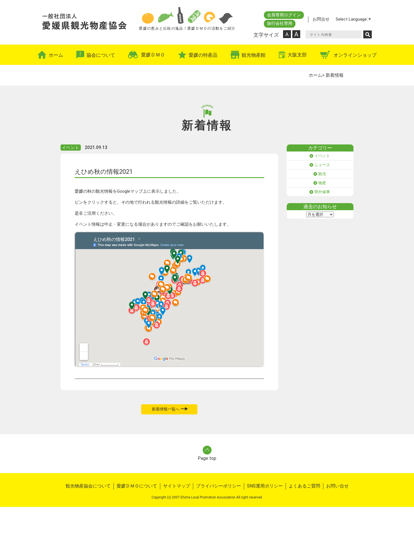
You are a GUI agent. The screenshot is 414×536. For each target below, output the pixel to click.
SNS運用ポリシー (265, 486)
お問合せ (321, 19)
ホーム (315, 75)
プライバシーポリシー (218, 486)
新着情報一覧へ (165, 409)
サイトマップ (176, 486)
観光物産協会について (88, 486)
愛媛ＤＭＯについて (137, 486)
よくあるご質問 (304, 486)
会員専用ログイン (284, 14)
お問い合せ (337, 486)
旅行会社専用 (279, 23)
